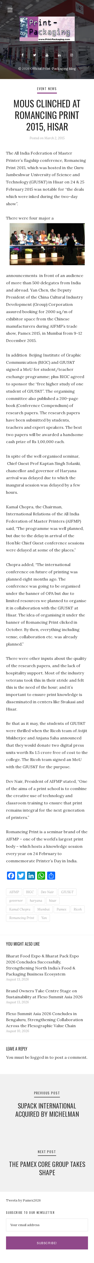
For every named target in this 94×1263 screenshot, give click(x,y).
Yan (44, 918)
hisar (52, 900)
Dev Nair (47, 892)
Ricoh (78, 909)
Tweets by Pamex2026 (23, 1200)
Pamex (61, 909)
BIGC (30, 892)
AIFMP (14, 892)
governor (16, 900)
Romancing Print (21, 918)
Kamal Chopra (19, 909)
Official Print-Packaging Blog (53, 68)
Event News (47, 88)
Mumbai (43, 909)
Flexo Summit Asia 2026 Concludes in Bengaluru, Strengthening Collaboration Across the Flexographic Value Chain (44, 1019)
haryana (36, 900)
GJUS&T (67, 892)
